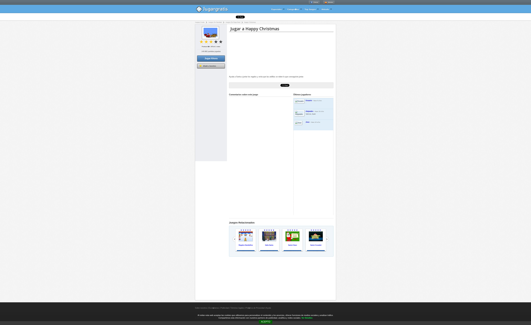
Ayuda (268, 308)
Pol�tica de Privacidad (255, 308)
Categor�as (293, 9)
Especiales (276, 9)
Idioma (330, 2)
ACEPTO (265, 322)
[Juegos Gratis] (214, 9)
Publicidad (225, 308)
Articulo (325, 9)
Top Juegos (310, 9)
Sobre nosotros (201, 308)
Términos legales (237, 308)
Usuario (309, 101)
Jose (307, 122)
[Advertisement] (281, 54)
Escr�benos (214, 308)
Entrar (316, 2)
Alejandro (309, 111)
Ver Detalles (307, 318)
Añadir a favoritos (209, 66)
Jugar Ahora (211, 58)
